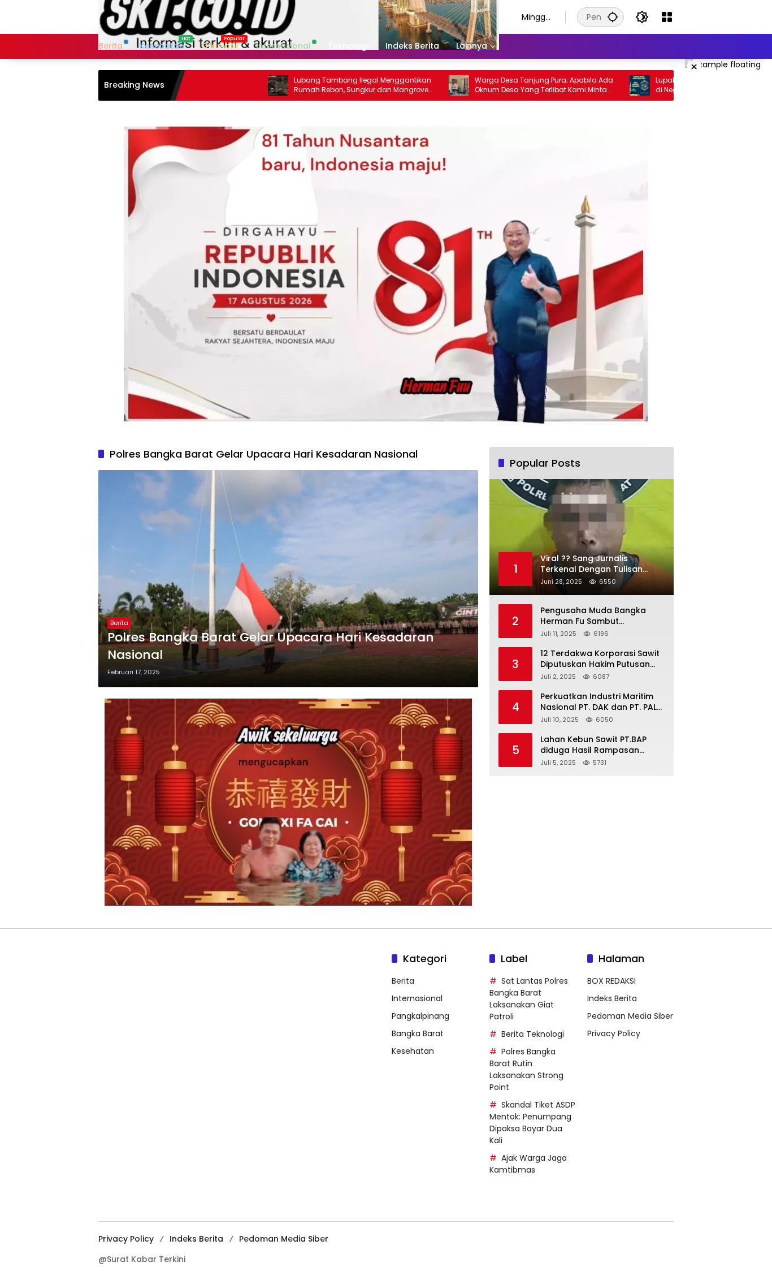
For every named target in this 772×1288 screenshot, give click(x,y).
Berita (119, 622)
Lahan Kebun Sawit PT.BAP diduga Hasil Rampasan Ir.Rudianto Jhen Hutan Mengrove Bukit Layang (593, 745)
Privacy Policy (613, 1033)
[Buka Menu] (667, 17)
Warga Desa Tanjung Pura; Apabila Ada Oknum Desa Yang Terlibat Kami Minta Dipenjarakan (499, 85)
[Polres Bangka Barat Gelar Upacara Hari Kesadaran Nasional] (288, 578)
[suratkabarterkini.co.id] (298, 16)
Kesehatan (413, 1051)
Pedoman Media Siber (630, 1016)
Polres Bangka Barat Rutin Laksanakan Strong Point (526, 1069)
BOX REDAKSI (611, 981)
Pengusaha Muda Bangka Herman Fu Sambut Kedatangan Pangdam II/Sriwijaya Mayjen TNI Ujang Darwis (598, 616)
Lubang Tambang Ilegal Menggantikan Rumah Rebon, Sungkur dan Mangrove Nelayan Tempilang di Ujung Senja (317, 85)
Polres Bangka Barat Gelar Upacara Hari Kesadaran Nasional (270, 646)
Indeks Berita (612, 998)
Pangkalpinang (420, 1016)
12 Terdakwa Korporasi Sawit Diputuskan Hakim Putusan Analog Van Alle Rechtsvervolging (600, 659)
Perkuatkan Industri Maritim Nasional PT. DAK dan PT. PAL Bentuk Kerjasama (598, 702)
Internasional (417, 998)
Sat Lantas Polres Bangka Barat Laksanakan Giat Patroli (528, 998)
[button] (612, 16)
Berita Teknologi (532, 1034)
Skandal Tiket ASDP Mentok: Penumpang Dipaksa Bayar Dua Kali (532, 1122)
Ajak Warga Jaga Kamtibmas (528, 1163)
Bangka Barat (418, 1033)
